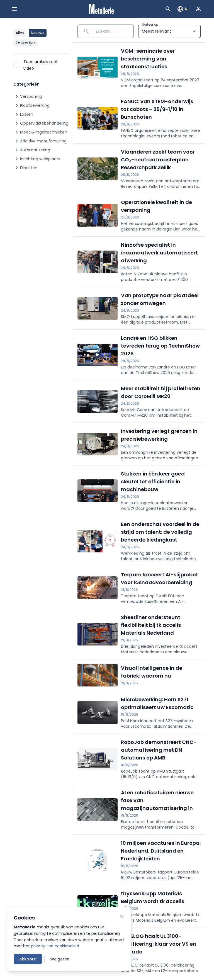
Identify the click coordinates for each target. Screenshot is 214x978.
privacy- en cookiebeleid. (55, 946)
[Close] (122, 916)
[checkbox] (16, 65)
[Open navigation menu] (14, 8)
